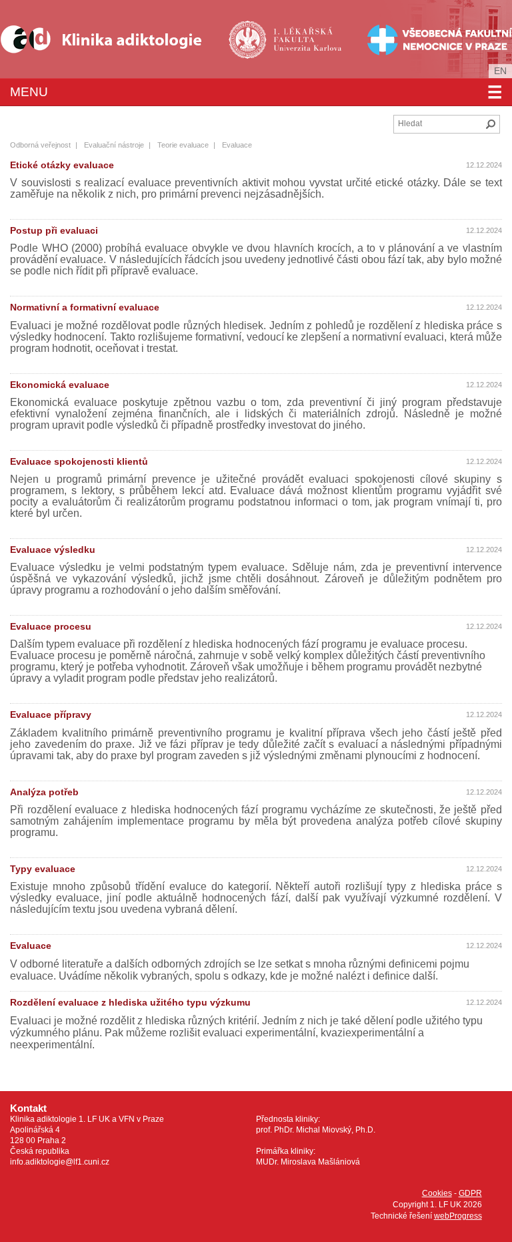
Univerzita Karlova (307, 60)
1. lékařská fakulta (286, 39)
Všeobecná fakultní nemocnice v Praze (397, 39)
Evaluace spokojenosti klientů (79, 461)
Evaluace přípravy (50, 714)
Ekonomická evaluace (59, 384)
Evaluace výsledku (52, 549)
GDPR (470, 1193)
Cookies (437, 1193)
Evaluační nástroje (114, 145)
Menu (255, 92)
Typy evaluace (42, 868)
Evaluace (30, 945)
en (500, 70)
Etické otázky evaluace (62, 165)
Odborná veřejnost (40, 145)
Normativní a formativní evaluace (84, 307)
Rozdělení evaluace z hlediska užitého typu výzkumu (130, 1002)
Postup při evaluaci (54, 230)
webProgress (458, 1216)
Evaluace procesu (50, 626)
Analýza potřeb (44, 792)
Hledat (490, 124)
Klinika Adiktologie (110, 39)
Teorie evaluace (183, 145)
